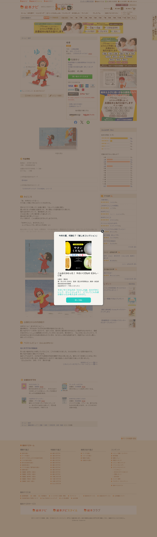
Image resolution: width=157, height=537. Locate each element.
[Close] (103, 231)
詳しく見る (78, 300)
